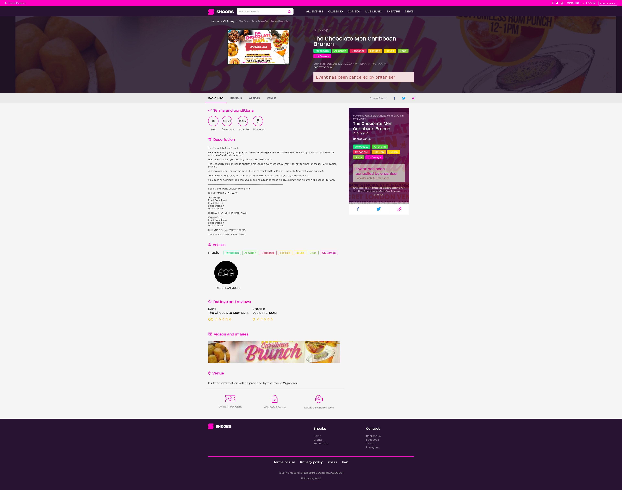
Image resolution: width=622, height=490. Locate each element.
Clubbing (335, 11)
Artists (254, 98)
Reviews (236, 98)
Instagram (373, 447)
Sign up (573, 3)
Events (318, 439)
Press (332, 462)
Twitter (371, 443)
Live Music (373, 11)
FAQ (345, 462)
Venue (271, 98)
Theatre (393, 11)
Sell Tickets (320, 443)
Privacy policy (311, 462)
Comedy (354, 11)
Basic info (215, 98)
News (409, 11)
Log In (590, 3)
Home (215, 21)
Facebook (372, 439)
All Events (314, 11)
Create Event (607, 3)
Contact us (373, 435)
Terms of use (284, 462)
